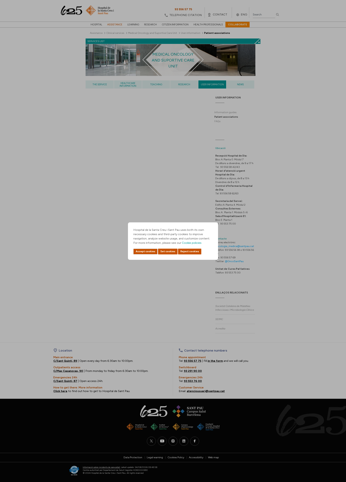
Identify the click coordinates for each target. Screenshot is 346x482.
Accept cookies (145, 251)
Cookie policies (191, 243)
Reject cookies (189, 251)
